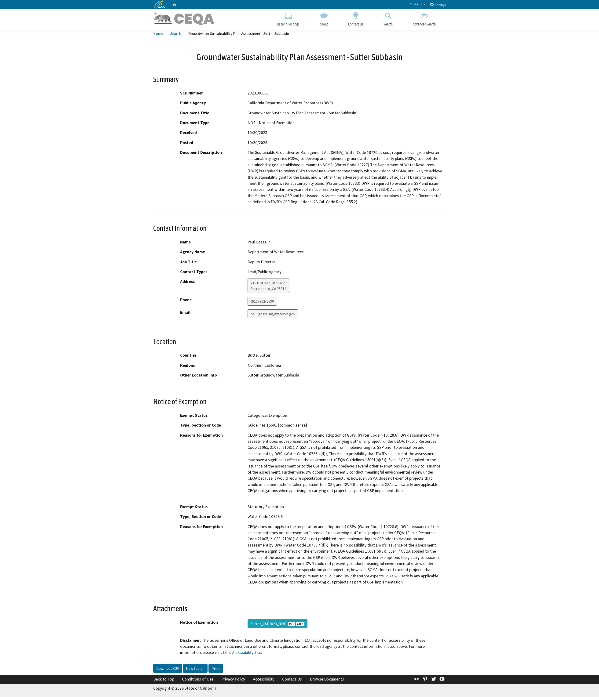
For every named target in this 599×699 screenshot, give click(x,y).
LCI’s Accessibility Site (242, 652)
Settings (440, 5)
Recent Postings (288, 24)
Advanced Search (424, 24)
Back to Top (163, 679)
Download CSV (167, 668)
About (324, 24)
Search (388, 24)
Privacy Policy (233, 679)
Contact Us (417, 4)
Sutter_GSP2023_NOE (277, 623)
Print (216, 668)
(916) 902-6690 (262, 301)
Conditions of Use (197, 679)
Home (158, 33)
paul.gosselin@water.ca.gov (273, 313)
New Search (195, 668)
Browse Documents (327, 679)
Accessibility (263, 679)
